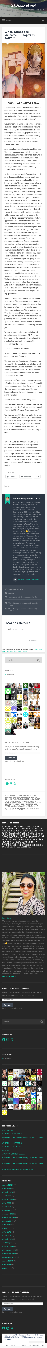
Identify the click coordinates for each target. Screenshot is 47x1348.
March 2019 (8, 1239)
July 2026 (7, 1189)
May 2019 (7, 1232)
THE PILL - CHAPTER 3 (12, 1143)
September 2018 (9, 1257)
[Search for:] (23, 660)
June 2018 (7, 1268)
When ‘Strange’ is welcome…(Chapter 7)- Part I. (23, 604)
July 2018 (7, 1265)
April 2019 (7, 1236)
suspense (28, 597)
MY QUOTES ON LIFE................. (14, 1154)
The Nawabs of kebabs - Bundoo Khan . (18, 1169)
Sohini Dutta (6, 918)
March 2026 (8, 1192)
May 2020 (7, 1203)
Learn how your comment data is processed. (22, 650)
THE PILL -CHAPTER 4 (12, 1147)
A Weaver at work (24, 5)
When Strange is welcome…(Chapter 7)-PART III (22, 610)
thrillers (35, 597)
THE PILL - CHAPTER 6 (12, 1134)
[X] (15, 784)
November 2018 (9, 1254)
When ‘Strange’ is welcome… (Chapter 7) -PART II (20, 35)
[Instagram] (11, 784)
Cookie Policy (8, 1339)
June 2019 (7, 1228)
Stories (11, 593)
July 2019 (7, 1225)
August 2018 (8, 1261)
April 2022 (7, 1196)
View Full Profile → (9, 976)
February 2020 (9, 1210)
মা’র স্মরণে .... (7, 1150)
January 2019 (8, 1246)
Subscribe (11, 758)
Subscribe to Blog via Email (17, 742)
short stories (19, 597)
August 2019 (8, 1221)
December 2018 (9, 1250)
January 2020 (8, 1214)
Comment (33, 641)
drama (10, 597)
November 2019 (9, 1218)
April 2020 (7, 1207)
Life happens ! (8, 1130)
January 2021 (8, 1199)
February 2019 (9, 1243)
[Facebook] (7, 784)
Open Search (43, 20)
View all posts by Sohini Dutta (28, 579)
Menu (8, 20)
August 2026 (8, 1185)
